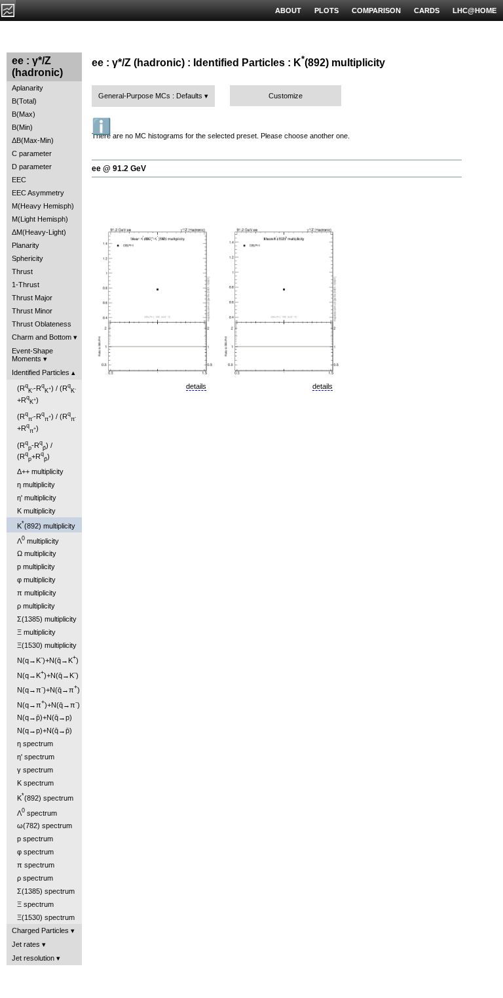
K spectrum (35, 783)
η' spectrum (35, 757)
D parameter (32, 166)
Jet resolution (33, 958)
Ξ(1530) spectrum (46, 917)
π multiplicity (36, 593)
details (196, 386)
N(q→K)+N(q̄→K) (48, 659)
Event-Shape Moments (32, 355)
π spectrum (35, 865)
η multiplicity (36, 485)
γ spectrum (35, 770)
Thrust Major (32, 298)
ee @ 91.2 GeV (119, 168)
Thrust (22, 271)
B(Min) (22, 127)
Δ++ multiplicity (40, 471)
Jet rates (26, 944)
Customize (286, 96)
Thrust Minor (32, 311)
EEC (19, 180)
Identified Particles (40, 372)
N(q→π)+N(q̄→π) (48, 689)
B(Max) (23, 114)
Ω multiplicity (36, 553)
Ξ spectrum (35, 904)
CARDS (426, 10)
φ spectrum (35, 852)
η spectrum (35, 744)
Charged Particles (40, 930)
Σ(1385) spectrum (46, 891)
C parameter (32, 153)
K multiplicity (36, 511)
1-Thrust (25, 285)
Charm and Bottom (41, 337)
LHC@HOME (474, 10)
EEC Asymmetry (38, 193)
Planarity (25, 245)
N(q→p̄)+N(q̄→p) (44, 717)
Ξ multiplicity (36, 632)
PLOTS (326, 10)
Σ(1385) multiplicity (47, 619)
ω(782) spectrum (44, 825)
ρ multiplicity (36, 606)
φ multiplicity (36, 580)
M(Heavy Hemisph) (43, 206)
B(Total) (24, 101)
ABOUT (288, 10)
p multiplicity (36, 566)
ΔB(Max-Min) (33, 140)
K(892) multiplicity (46, 525)
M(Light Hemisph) (40, 219)
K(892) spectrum (45, 797)
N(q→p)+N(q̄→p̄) (44, 730)
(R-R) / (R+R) (46, 393)
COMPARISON (376, 10)
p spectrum (35, 839)
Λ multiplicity (38, 540)
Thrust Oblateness (41, 324)
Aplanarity (27, 88)
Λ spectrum (37, 812)
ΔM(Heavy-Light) (39, 232)
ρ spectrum (35, 878)
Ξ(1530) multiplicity (47, 645)
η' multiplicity (36, 498)
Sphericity (27, 258)
